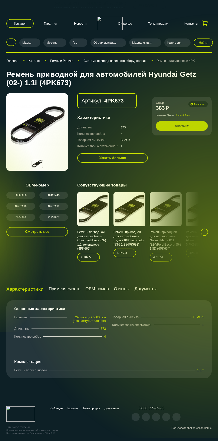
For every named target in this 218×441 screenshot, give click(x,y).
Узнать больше (112, 158)
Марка (26, 42)
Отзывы (121, 288)
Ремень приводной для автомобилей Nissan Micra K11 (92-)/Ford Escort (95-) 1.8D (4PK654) (165, 240)
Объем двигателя (105, 42)
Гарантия (50, 23)
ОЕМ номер (97, 288)
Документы (145, 288)
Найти (203, 42)
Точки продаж (158, 23)
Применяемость (64, 288)
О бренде (125, 23)
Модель (51, 42)
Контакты (191, 23)
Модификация (142, 42)
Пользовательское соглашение (191, 428)
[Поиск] (10, 42)
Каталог (20, 23)
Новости (80, 23)
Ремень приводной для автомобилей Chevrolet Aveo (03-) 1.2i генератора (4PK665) (91, 240)
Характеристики (25, 289)
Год (74, 42)
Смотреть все (37, 232)
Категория (174, 42)
